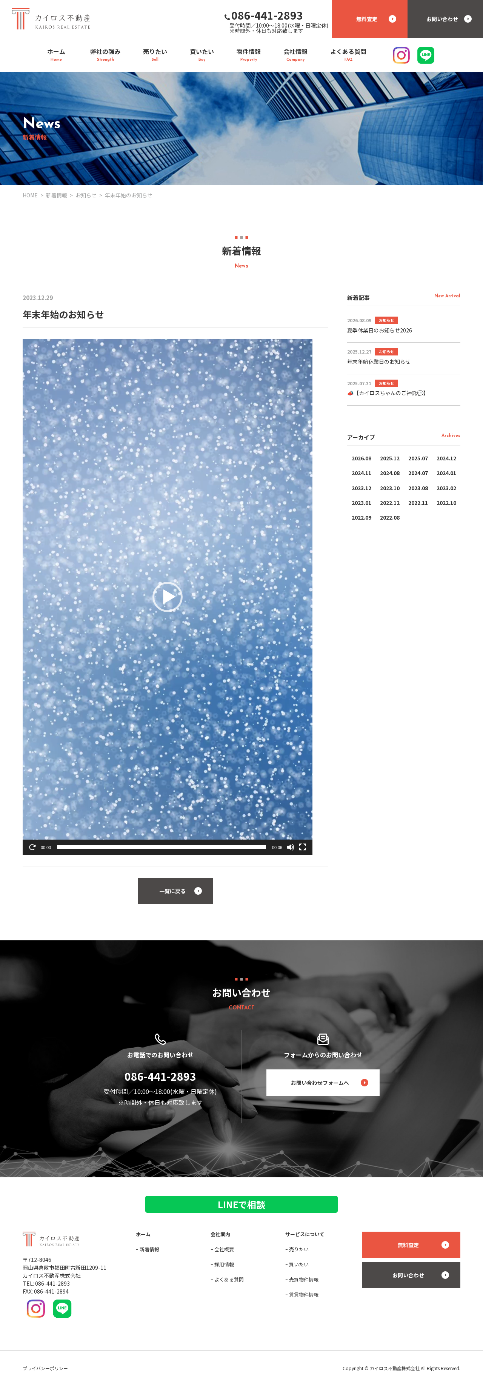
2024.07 (418, 473)
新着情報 (149, 1249)
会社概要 (224, 1249)
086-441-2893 (160, 1076)
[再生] (32, 847)
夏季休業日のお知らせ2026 (379, 330)
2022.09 (361, 517)
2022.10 (446, 502)
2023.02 (446, 488)
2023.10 (390, 488)
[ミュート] (290, 847)
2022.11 (418, 502)
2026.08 (361, 458)
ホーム (143, 1234)
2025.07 (418, 458)
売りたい (299, 1249)
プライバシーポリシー (45, 1368)
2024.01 (446, 473)
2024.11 (361, 473)
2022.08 (390, 517)
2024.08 (390, 473)
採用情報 (224, 1264)
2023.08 (418, 488)
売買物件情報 (303, 1279)
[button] (167, 597)
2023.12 (361, 488)
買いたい (299, 1264)
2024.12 (446, 458)
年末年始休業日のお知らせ (379, 361)
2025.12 (390, 458)
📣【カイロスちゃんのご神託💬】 (388, 393)
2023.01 (361, 502)
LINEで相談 (241, 1204)
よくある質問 (229, 1279)
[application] (167, 596)
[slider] (161, 847)
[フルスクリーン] (302, 847)
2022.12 (390, 502)
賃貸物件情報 (303, 1294)
